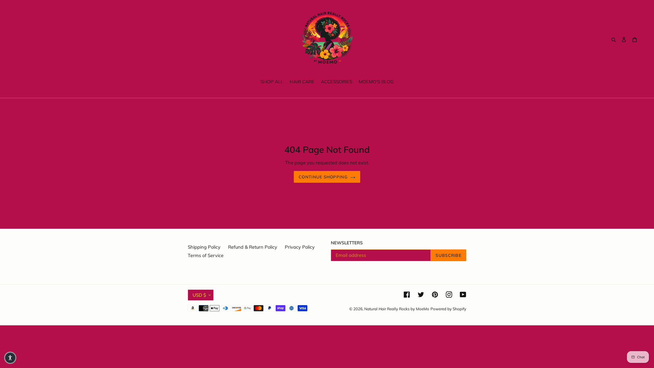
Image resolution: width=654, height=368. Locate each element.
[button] (10, 358)
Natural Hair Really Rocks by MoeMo (396, 308)
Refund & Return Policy (252, 247)
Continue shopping (323, 176)
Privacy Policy (300, 247)
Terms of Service (206, 255)
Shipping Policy (204, 247)
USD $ (199, 295)
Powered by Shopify (448, 308)
